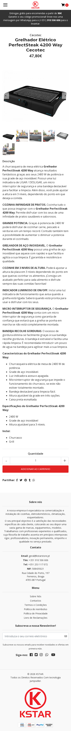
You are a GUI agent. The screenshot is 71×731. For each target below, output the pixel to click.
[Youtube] (53, 655)
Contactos (35, 600)
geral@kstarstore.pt (35, 555)
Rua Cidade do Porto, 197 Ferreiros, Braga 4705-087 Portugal (35, 576)
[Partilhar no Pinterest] (25, 480)
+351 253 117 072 (35, 564)
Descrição (8, 161)
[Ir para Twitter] (36, 655)
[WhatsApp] (47, 655)
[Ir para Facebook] (31, 655)
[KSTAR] (36, 5)
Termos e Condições (35, 604)
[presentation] (5, 95)
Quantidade (35, 453)
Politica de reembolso (35, 609)
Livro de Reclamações (35, 617)
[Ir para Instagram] (41, 655)
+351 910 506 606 (35, 560)
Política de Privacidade (36, 613)
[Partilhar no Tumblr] (30, 480)
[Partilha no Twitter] (21, 480)
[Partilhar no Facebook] (17, 480)
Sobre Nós (35, 596)
